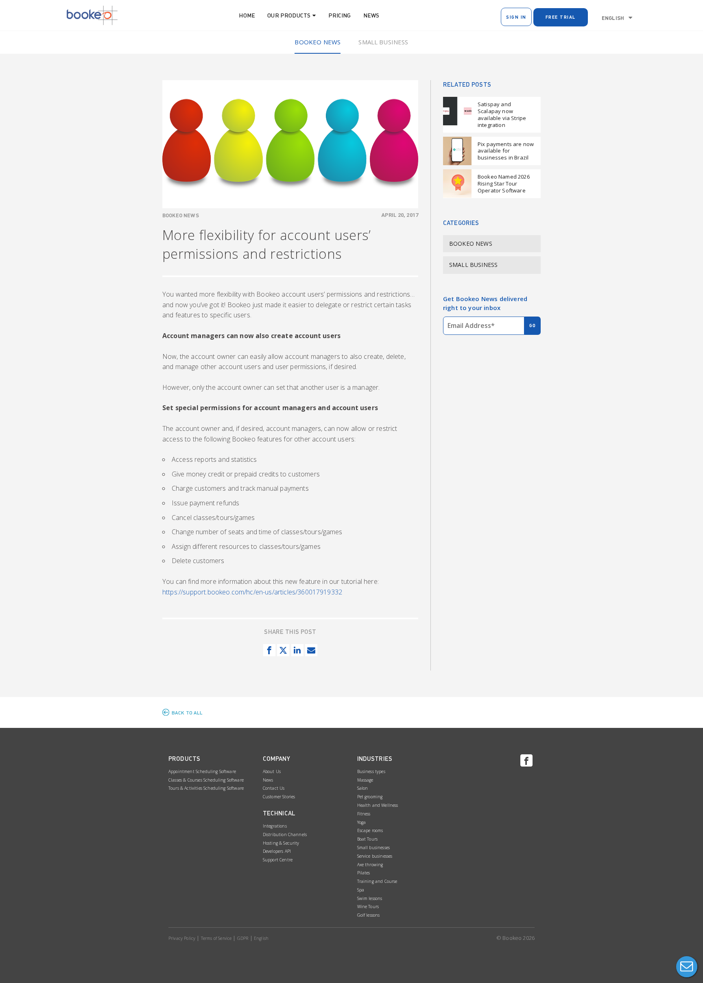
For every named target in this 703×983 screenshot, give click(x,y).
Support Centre (278, 860)
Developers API (277, 851)
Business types (371, 771)
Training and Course (377, 881)
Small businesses (373, 847)
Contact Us (274, 788)
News (371, 15)
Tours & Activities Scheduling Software (206, 788)
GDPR (243, 938)
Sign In (516, 17)
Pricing (339, 15)
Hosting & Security (281, 843)
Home (247, 15)
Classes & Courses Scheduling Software (206, 780)
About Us (272, 771)
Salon (362, 788)
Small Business (383, 42)
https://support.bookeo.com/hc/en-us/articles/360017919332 (252, 592)
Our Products (288, 15)
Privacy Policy (181, 938)
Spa (360, 890)
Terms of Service (216, 938)
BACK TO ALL (187, 713)
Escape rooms (370, 830)
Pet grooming (370, 797)
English (613, 18)
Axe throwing (370, 864)
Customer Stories (279, 797)
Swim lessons (369, 898)
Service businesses (375, 856)
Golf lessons (368, 915)
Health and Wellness (377, 805)
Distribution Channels (285, 834)
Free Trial (561, 17)
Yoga (361, 822)
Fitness (364, 814)
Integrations (275, 826)
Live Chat (686, 966)
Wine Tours (368, 906)
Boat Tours (367, 839)
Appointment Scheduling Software (202, 771)
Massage (365, 780)
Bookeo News (318, 42)
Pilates (363, 873)
